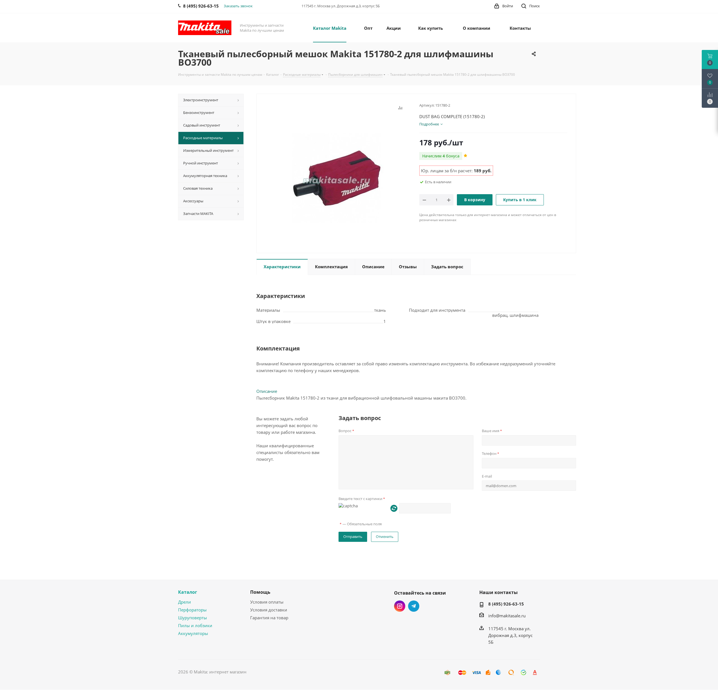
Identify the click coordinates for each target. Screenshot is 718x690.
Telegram (413, 606)
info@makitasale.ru (507, 615)
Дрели (184, 602)
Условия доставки (268, 610)
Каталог (187, 592)
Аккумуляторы (193, 633)
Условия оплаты (267, 602)
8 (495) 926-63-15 (506, 604)
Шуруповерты (192, 617)
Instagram (399, 606)
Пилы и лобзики (195, 625)
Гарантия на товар (269, 617)
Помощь (260, 592)
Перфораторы (192, 610)
